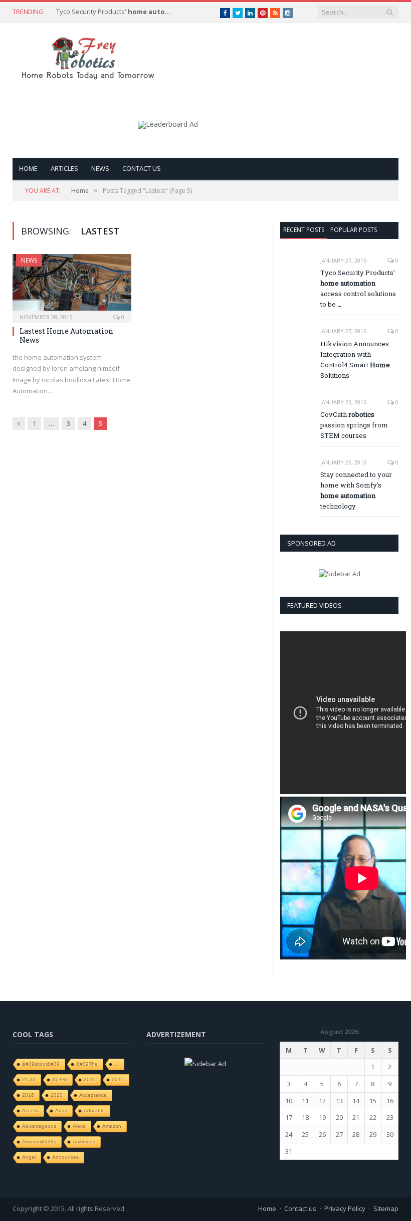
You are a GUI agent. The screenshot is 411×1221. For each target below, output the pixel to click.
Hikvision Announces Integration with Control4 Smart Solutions (355, 359)
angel (29, 1157)
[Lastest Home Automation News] (72, 285)
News (100, 168)
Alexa (79, 1126)
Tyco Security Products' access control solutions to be (116, 12)
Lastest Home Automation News (66, 335)
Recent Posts (303, 229)
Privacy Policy (344, 1208)
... (116, 1064)
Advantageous (39, 1126)
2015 (118, 1079)
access (30, 1110)
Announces (65, 1157)
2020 (57, 1095)
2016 (28, 1095)
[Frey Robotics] (88, 56)
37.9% (59, 1079)
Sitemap (385, 1208)
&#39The (87, 1064)
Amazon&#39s (39, 1141)
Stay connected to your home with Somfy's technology (356, 490)
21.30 (29, 1079)
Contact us (141, 168)
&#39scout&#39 (41, 1064)
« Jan (287, 1165)
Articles (64, 168)
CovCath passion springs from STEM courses (354, 425)
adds (61, 1110)
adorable (94, 1110)
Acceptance (93, 1095)
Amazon (111, 1126)
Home (28, 168)
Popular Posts (353, 229)
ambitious (84, 1141)
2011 (89, 1079)
